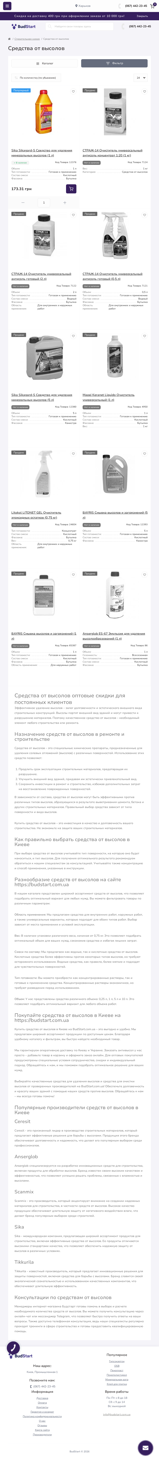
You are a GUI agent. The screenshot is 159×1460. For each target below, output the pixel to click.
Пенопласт (116, 1370)
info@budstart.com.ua (116, 1414)
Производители (42, 1434)
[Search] (49, 26)
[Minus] (23, 202)
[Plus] (65, 202)
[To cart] (71, 188)
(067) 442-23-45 (136, 6)
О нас (42, 1421)
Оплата (42, 1402)
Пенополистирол (117, 1375)
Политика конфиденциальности (42, 1416)
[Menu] (7, 6)
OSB (116, 1366)
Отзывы (42, 1425)
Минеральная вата (116, 1379)
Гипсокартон (116, 1361)
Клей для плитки (117, 1384)
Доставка (42, 1398)
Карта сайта (42, 1430)
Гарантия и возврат (42, 1411)
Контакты (42, 1407)
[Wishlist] (73, 91)
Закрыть (142, 16)
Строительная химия (27, 39)
